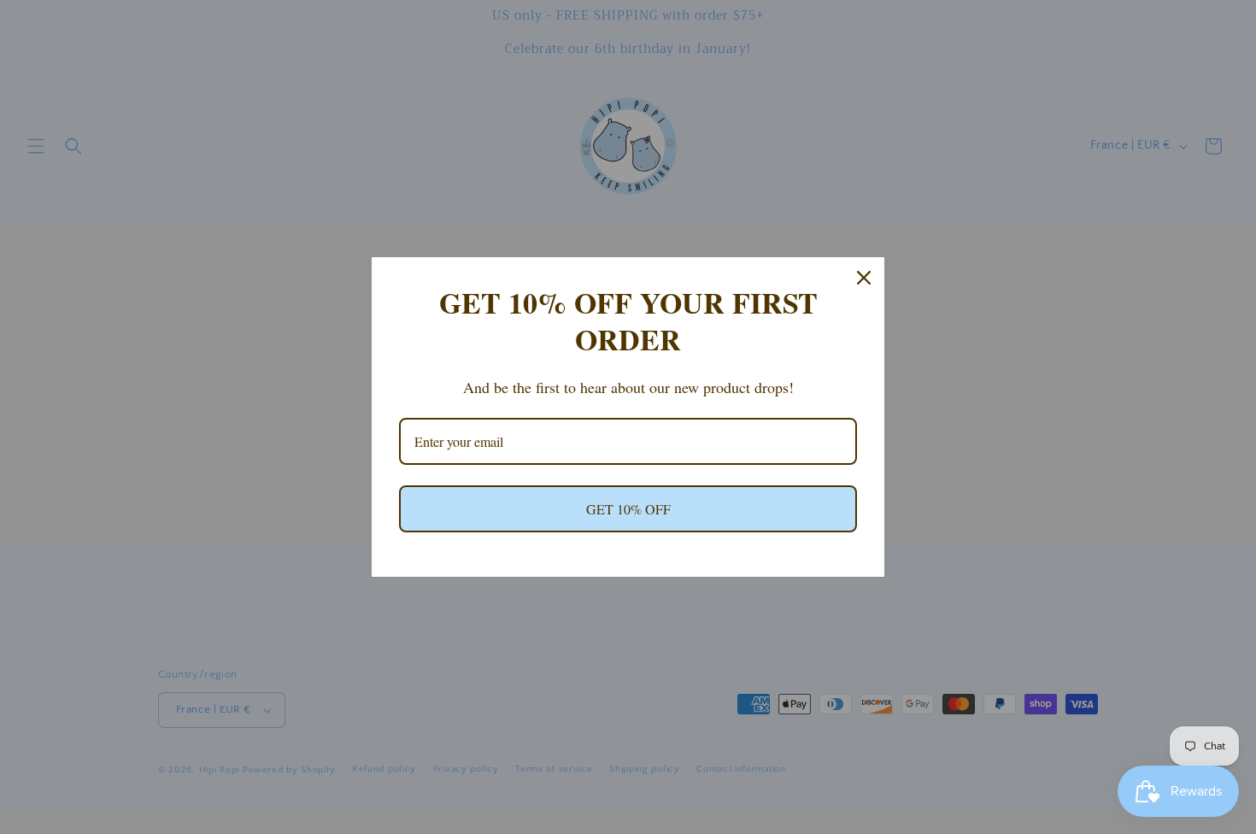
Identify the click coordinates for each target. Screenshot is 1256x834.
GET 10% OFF (628, 509)
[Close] (863, 277)
